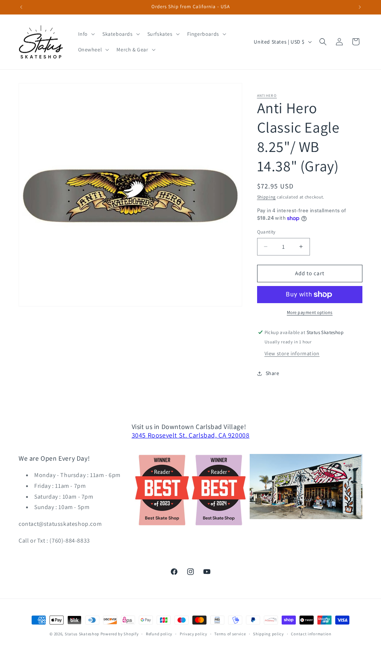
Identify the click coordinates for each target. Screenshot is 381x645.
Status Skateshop (82, 633)
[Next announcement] (360, 7)
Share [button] (272, 373)
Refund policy (159, 633)
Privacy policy (193, 633)
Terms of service (230, 633)
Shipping (266, 197)
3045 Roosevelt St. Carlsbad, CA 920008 (191, 435)
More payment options (310, 312)
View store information (292, 353)
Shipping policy (268, 633)
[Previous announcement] (21, 7)
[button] (86, 34)
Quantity (266, 232)
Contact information (311, 633)
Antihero (267, 95)
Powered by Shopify (119, 633)
